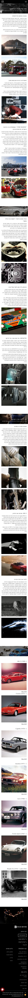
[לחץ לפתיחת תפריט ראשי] (26, 2)
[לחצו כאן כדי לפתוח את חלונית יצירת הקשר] (2, 990)
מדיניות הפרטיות (17, 995)
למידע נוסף (24, 691)
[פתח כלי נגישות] (1, 12)
